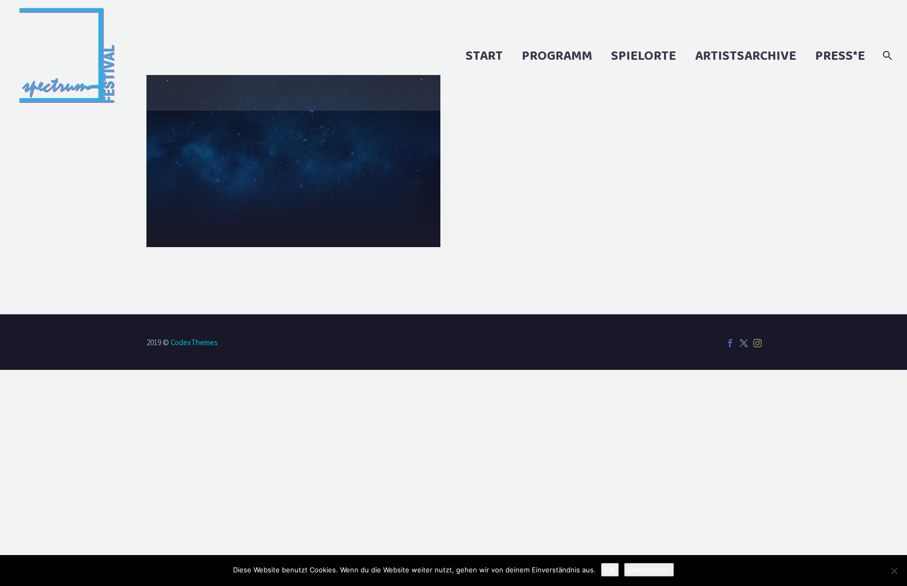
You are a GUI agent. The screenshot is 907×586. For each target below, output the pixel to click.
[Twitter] (744, 343)
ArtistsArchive (745, 55)
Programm (557, 55)
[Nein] (894, 571)
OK (610, 570)
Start (484, 55)
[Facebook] (730, 343)
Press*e (840, 55)
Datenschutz (649, 570)
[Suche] (886, 55)
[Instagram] (757, 343)
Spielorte (643, 55)
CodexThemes (194, 342)
